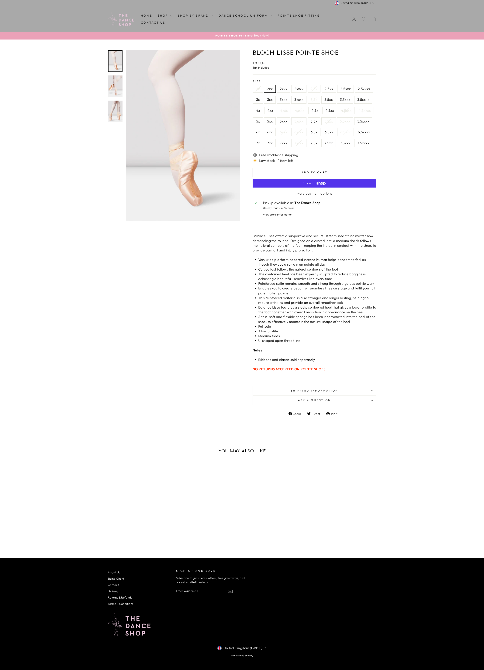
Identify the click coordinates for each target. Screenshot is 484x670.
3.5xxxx (363, 99)
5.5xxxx (363, 121)
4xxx (284, 110)
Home (146, 15)
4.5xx (329, 110)
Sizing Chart (116, 578)
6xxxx (298, 132)
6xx (270, 132)
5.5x (314, 121)
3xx (270, 99)
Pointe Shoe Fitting (299, 15)
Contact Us (153, 22)
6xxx (283, 132)
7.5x (314, 143)
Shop (163, 15)
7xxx (283, 143)
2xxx (283, 89)
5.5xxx (345, 121)
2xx (270, 89)
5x (258, 121)
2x (258, 89)
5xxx (283, 121)
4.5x (314, 110)
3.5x (314, 99)
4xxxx (299, 110)
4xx (270, 110)
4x (258, 110)
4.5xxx (346, 110)
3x (258, 99)
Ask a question (314, 400)
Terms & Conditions (120, 604)
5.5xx (328, 121)
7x (258, 143)
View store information (277, 214)
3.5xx (328, 99)
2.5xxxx (364, 89)
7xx (270, 143)
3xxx (283, 99)
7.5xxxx (363, 143)
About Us (114, 572)
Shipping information (314, 390)
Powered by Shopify (242, 655)
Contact (113, 585)
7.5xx (328, 143)
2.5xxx (345, 89)
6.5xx (329, 132)
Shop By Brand (194, 15)
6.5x (314, 132)
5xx (270, 121)
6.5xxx (345, 132)
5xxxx (298, 121)
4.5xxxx (365, 110)
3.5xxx (345, 99)
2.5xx (329, 89)
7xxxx (298, 143)
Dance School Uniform (244, 15)
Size (257, 81)
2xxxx (298, 89)
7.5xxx (345, 143)
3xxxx (298, 99)
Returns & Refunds (120, 597)
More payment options (314, 193)
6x (258, 132)
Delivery (113, 591)
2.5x (314, 89)
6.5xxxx (364, 132)
